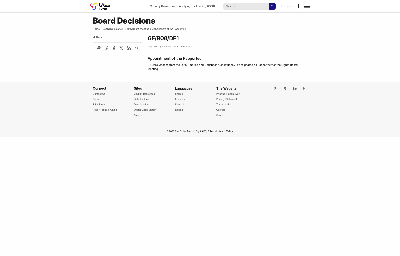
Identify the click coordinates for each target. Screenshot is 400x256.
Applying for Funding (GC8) (197, 6)
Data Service (141, 104)
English (179, 93)
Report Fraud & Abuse (105, 109)
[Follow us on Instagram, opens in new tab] (302, 88)
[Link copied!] (106, 48)
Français (180, 99)
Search (220, 115)
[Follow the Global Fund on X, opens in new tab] (282, 88)
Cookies (220, 109)
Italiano (179, 109)
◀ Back (97, 37)
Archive (138, 115)
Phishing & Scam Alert (228, 93)
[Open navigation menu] (307, 6)
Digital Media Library (145, 109)
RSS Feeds (99, 104)
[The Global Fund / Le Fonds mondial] (102, 6)
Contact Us (99, 93)
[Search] (272, 6)
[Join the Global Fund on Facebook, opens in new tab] (272, 88)
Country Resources (162, 6)
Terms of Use (223, 104)
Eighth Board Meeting (137, 28)
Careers (97, 99)
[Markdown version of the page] (136, 48)
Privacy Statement (226, 99)
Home (96, 28)
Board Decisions (112, 28)
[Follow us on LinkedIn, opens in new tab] (292, 88)
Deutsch (179, 104)
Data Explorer (141, 99)
